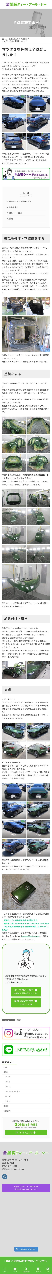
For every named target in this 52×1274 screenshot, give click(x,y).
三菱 (5, 1067)
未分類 (6, 1106)
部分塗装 (7, 1111)
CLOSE (28, 195)
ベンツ (7, 1096)
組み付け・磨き (14, 213)
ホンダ (7, 1101)
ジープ (7, 1077)
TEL (48, 1272)
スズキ (7, 1082)
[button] (26, 991)
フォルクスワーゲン (12, 1092)
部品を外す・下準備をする (19, 201)
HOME (15, 1272)
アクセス (38, 1272)
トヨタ (7, 1087)
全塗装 (19, 1020)
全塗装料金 (26, 1272)
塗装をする (12, 207)
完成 (10, 219)
